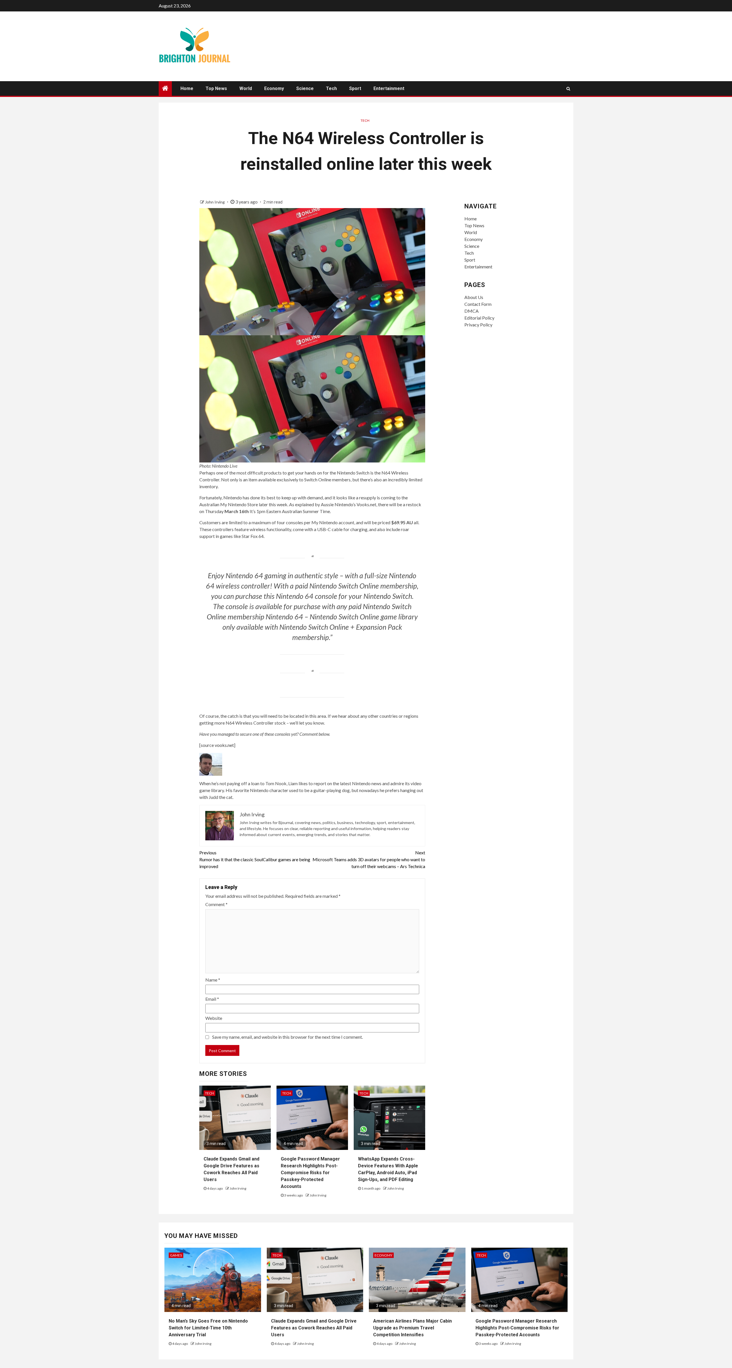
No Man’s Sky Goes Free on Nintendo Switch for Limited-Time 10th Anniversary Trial (208, 1327)
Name (212, 979)
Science (305, 88)
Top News (216, 88)
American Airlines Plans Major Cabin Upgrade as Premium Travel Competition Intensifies (412, 1327)
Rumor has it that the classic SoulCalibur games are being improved (254, 859)
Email (212, 999)
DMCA (471, 311)
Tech (331, 88)
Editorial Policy (479, 317)
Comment (216, 904)
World (245, 88)
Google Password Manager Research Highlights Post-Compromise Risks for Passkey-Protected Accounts (310, 1172)
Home (186, 88)
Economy (274, 88)
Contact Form (478, 304)
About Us (473, 297)
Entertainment (388, 88)
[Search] (568, 88)
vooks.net (224, 745)
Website (213, 1018)
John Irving (215, 202)
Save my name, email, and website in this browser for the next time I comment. (287, 1037)
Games (176, 1255)
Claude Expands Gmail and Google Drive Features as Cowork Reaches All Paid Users (314, 1327)
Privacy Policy (478, 324)
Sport (355, 88)
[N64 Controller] (312, 398)
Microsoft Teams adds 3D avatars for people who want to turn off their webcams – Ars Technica (369, 859)
